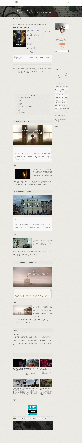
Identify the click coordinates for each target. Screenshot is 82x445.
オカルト (66, 89)
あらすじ (21, 103)
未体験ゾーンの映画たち (58, 108)
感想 (20, 100)
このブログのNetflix (21, 112)
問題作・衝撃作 (57, 105)
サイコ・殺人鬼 (61, 92)
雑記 (57, 65)
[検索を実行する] (68, 51)
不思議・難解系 (57, 102)
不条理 (62, 102)
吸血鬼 (65, 103)
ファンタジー (61, 97)
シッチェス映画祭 (57, 94)
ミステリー (37, 12)
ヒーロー (56, 97)
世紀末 (65, 102)
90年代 (67, 86)
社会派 (68, 108)
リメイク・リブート (63, 100)
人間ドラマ (57, 103)
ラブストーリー (57, 100)
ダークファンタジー (33, 12)
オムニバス (26, 12)
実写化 (62, 105)
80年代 (64, 86)
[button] (16, 433)
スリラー (67, 94)
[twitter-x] (63, 47)
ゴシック (56, 92)
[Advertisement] (32, 83)
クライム (61, 91)
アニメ (17, 12)
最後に (19, 110)
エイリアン (62, 89)
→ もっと (62, 43)
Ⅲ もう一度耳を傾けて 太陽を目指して (25, 106)
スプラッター (63, 94)
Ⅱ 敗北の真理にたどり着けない (24, 102)
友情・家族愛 (61, 103)
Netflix (23, 12)
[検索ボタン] (68, 3)
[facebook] (61, 47)
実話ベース (65, 105)
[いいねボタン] (14, 400)
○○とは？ (58, 89)
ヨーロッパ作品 (41, 12)
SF (55, 89)
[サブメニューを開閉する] (68, 60)
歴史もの (64, 108)
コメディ (29, 12)
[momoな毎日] (16, 3)
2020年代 (21, 12)
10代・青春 (57, 86)
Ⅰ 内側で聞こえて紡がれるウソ (24, 97)
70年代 (61, 86)
